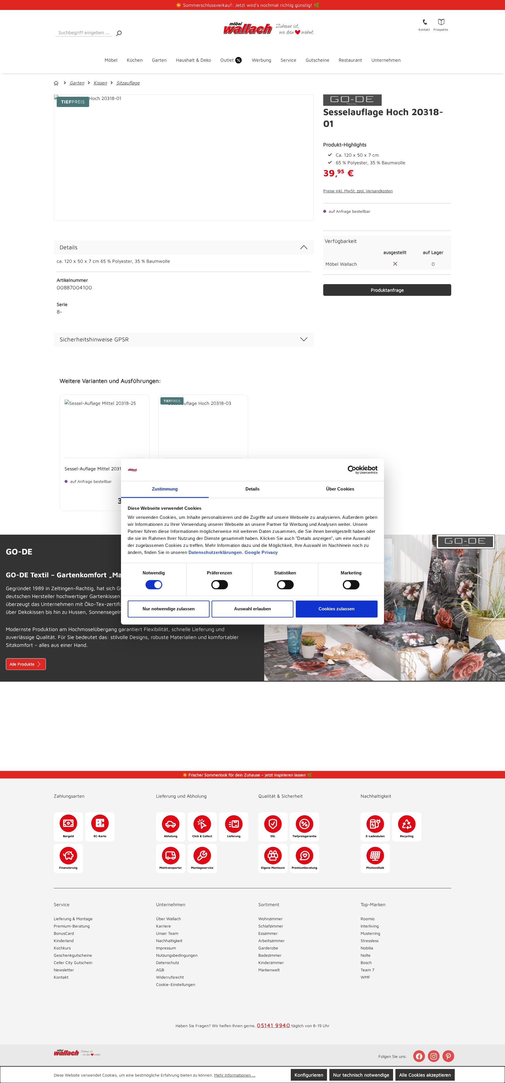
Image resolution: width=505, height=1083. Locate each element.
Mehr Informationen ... (234, 1074)
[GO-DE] (352, 99)
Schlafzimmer (270, 925)
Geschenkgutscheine (73, 955)
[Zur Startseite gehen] (252, 28)
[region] (184, 157)
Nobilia (367, 947)
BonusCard (64, 933)
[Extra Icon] (448, 1056)
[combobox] (84, 31)
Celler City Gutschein (73, 962)
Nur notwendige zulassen (169, 609)
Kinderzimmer (271, 962)
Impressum (166, 947)
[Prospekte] (441, 21)
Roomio (368, 918)
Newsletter (64, 969)
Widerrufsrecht (170, 977)
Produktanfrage (387, 290)
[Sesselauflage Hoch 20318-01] (183, 157)
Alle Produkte (23, 663)
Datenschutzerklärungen (215, 552)
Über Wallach (168, 918)
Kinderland (64, 940)
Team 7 (367, 969)
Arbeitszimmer (271, 940)
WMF (365, 977)
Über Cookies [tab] (340, 489)
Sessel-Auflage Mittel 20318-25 (98, 468)
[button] (99, 790)
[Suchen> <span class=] (118, 32)
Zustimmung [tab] (165, 489)
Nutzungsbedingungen (177, 955)
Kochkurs (62, 947)
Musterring (370, 933)
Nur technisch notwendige (361, 1074)
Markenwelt (269, 969)
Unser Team (167, 933)
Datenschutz (167, 962)
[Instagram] (434, 1056)
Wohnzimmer (270, 918)
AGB (160, 969)
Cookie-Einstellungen (175, 984)
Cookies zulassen (336, 609)
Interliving (370, 925)
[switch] (219, 584)
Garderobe (268, 947)
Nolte (366, 955)
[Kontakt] (425, 21)
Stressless (369, 940)
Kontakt (61, 977)
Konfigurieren (309, 1074)
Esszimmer (268, 933)
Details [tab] (252, 489)
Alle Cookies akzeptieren (425, 1074)
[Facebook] (419, 1056)
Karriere (163, 925)
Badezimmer (269, 955)
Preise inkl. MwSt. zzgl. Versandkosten (358, 190)
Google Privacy (261, 552)
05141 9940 (273, 1025)
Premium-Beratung (72, 925)
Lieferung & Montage (73, 918)
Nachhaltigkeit (169, 940)
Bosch (366, 962)
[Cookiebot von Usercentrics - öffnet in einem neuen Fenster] (352, 469)
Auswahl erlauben (252, 609)
